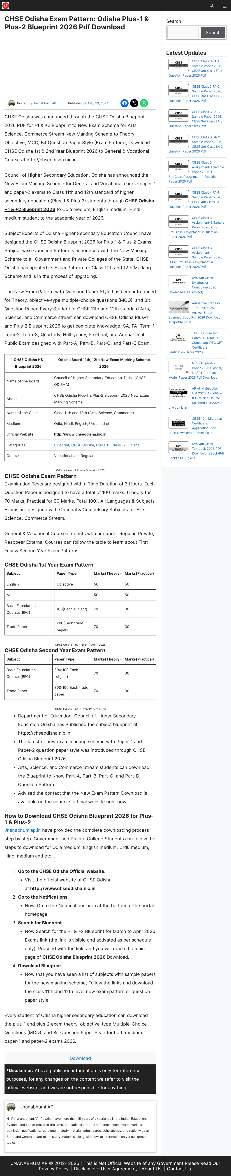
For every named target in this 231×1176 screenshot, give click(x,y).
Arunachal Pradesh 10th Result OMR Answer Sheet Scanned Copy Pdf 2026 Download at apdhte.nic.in (195, 312)
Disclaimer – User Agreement (105, 1168)
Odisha (133, 445)
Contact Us (179, 1168)
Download (80, 1058)
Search (173, 21)
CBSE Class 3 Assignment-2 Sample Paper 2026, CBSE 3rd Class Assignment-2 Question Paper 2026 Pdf (196, 227)
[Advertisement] (80, 65)
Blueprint (61, 445)
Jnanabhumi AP (44, 103)
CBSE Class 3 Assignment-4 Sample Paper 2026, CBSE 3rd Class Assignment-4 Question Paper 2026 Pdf (195, 257)
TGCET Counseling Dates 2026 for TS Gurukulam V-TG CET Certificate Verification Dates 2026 (196, 342)
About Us (151, 1168)
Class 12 (118, 445)
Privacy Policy (53, 1168)
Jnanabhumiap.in (23, 830)
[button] (211, 5)
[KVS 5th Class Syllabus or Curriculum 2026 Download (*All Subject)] (179, 282)
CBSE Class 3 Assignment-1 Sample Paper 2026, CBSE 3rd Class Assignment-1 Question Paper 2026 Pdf (196, 171)
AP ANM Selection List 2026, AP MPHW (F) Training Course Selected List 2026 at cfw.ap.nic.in (196, 398)
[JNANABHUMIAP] (5, 5)
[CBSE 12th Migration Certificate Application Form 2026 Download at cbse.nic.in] (179, 423)
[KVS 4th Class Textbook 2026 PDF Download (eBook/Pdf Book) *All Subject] (179, 448)
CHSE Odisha (82, 445)
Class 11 (102, 445)
